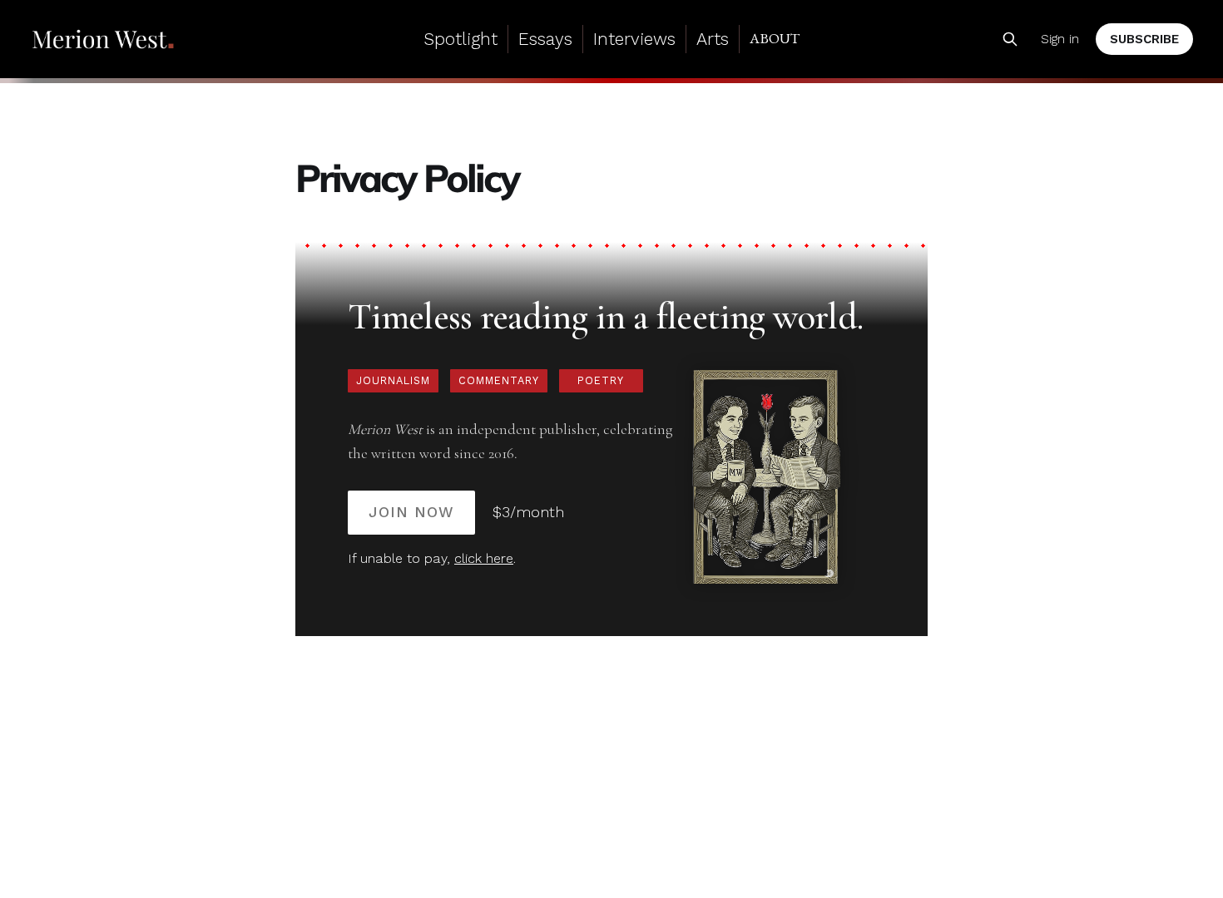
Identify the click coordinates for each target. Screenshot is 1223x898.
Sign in (1060, 39)
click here (483, 558)
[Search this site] (1010, 39)
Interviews (634, 38)
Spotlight (460, 38)
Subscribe (1144, 39)
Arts (712, 38)
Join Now (411, 512)
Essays (545, 38)
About (775, 38)
